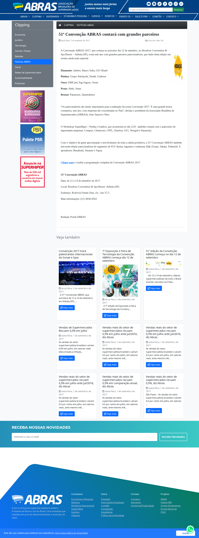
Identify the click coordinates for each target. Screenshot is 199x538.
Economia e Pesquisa (82, 499)
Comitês (105, 505)
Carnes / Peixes (23, 50)
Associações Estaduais (112, 502)
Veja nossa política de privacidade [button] (71, 533)
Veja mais (68, 307)
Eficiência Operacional (82, 505)
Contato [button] (171, 16)
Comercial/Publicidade (142, 505)
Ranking (75, 502)
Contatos (135, 499)
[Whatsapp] (181, 3)
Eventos (75, 512)
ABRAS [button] (24, 16)
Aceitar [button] (185, 533)
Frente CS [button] (125, 16)
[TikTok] (159, 3)
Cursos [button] (96, 16)
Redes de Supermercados (28, 72)
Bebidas (19, 56)
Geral (18, 67)
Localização (107, 508)
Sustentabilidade (23, 77)
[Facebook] (165, 3)
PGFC (163, 512)
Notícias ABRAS (22, 61)
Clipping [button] (37, 16)
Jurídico (19, 40)
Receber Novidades (173, 437)
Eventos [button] (110, 16)
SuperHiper (77, 508)
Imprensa (136, 502)
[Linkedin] (170, 3)
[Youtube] (148, 3)
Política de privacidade (112, 515)
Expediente (106, 512)
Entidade (105, 499)
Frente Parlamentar (171, 505)
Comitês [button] (157, 16)
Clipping (69, 25)
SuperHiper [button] (53, 16)
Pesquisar (178, 9)
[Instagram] (176, 3)
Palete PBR (166, 502)
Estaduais (20, 83)
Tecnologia (20, 45)
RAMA (164, 499)
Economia (20, 34)
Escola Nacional (169, 508)
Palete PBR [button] (141, 16)
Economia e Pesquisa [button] (75, 16)
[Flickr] (154, 3)
